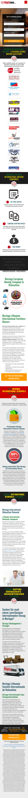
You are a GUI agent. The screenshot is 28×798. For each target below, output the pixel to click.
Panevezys (19, 746)
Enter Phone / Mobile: (9, 32)
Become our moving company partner (17, 729)
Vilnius (4, 746)
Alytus (14, 747)
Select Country (11, 21)
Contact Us (24, 731)
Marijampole (13, 746)
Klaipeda (22, 744)
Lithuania (13, 744)
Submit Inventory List (15, 731)
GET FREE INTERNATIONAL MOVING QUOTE (14, 377)
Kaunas (8, 746)
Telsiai (9, 744)
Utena (23, 746)
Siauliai (18, 744)
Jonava (6, 744)
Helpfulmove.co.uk (10, 551)
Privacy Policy (4, 731)
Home (23, 728)
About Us (4, 729)
